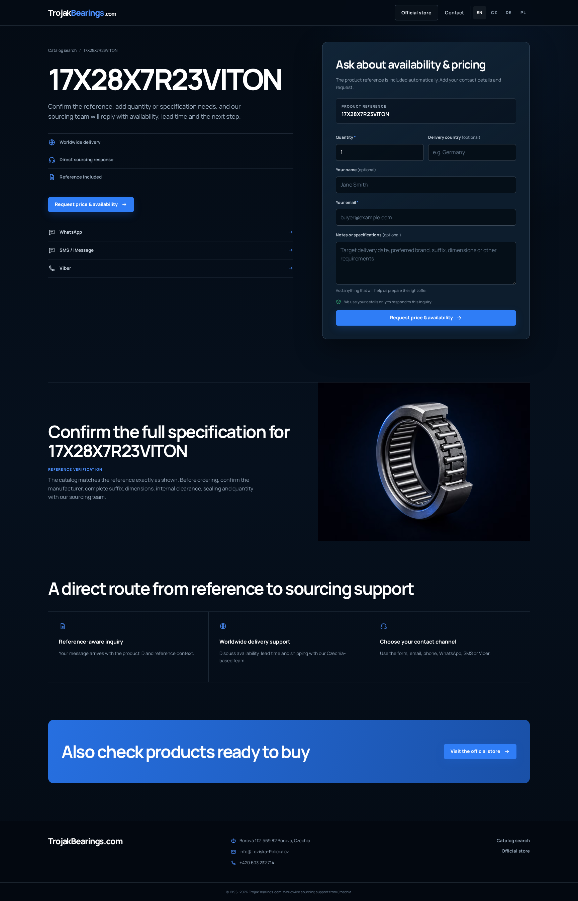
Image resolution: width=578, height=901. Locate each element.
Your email (347, 202)
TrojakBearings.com (85, 841)
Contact (454, 12)
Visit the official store (475, 751)
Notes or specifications (368, 235)
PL (523, 12)
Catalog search (62, 50)
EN (480, 12)
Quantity (346, 137)
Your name (356, 170)
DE (508, 12)
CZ (494, 12)
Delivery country (454, 137)
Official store (416, 12)
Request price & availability (86, 204)
